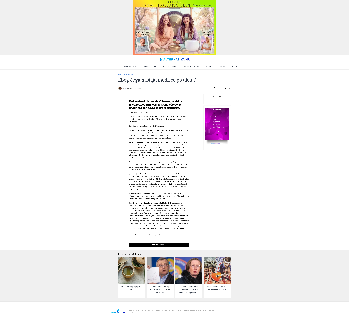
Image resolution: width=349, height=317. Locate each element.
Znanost (174, 66)
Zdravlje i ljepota (130, 66)
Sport (165, 66)
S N (125, 88)
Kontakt (208, 66)
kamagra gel (220, 66)
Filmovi (156, 66)
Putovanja (145, 66)
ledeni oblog (152, 235)
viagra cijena (185, 71)
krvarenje (143, 235)
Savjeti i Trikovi (187, 66)
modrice (159, 235)
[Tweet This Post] (218, 88)
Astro (199, 66)
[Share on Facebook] (214, 88)
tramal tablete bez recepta (168, 71)
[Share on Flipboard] (221, 88)
